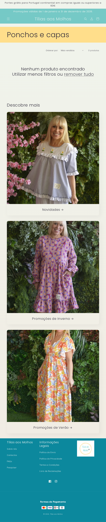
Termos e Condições (49, 465)
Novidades (51, 210)
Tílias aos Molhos (56, 514)
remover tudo (79, 74)
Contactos (12, 455)
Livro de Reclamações (50, 471)
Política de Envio (47, 452)
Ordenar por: (52, 50)
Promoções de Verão (51, 428)
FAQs (9, 461)
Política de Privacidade (50, 458)
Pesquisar (11, 467)
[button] (8, 19)
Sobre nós (12, 449)
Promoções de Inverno (51, 319)
